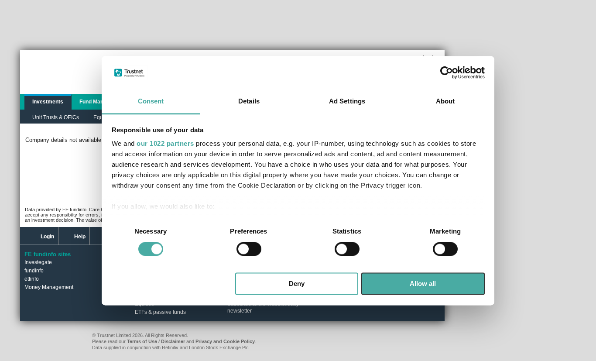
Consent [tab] (151, 101)
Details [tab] (249, 101)
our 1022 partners (165, 144)
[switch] (248, 249)
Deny (297, 284)
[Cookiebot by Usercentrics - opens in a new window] (446, 72)
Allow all (423, 284)
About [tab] (445, 101)
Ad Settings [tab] (347, 101)
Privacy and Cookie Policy (225, 341)
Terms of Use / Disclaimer (156, 341)
